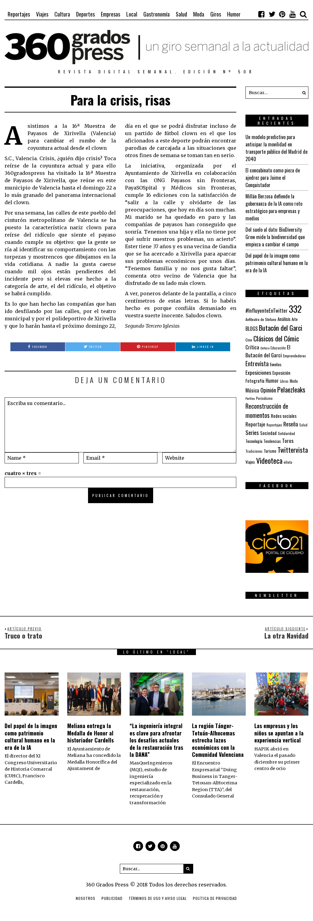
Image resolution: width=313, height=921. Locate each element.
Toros (287, 440)
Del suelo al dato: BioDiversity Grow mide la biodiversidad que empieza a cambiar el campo (275, 237)
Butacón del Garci (280, 327)
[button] (302, 93)
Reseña (290, 424)
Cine (248, 340)
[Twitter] (272, 14)
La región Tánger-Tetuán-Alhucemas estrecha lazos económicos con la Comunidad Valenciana (218, 740)
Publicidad (112, 898)
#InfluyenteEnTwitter (266, 310)
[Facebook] (261, 14)
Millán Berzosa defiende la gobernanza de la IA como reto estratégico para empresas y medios (273, 207)
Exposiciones (258, 372)
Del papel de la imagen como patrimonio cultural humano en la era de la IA (276, 263)
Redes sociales (283, 415)
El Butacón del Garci (267, 351)
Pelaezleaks (291, 389)
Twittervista (293, 450)
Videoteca (269, 460)
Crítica (252, 347)
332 (295, 308)
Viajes (42, 14)
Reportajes (19, 14)
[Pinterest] (282, 14)
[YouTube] (293, 14)
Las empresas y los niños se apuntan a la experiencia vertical (279, 733)
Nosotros (85, 898)
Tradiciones (254, 451)
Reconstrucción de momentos (266, 410)
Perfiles (250, 398)
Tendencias (272, 441)
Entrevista (257, 363)
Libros (284, 381)
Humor (234, 14)
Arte (295, 319)
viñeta (288, 462)
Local (131, 14)
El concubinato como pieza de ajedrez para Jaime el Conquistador (272, 178)
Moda (198, 14)
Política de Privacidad (215, 898)
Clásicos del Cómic (276, 338)
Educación (278, 347)
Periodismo (264, 398)
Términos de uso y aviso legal (158, 898)
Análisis (284, 318)
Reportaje (255, 424)
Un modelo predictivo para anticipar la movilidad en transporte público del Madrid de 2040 (276, 148)
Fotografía (254, 381)
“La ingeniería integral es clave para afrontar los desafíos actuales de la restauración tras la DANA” (156, 740)
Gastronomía (156, 14)
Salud (181, 14)
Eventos (276, 364)
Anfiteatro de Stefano (260, 319)
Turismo (270, 451)
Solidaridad (286, 433)
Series (252, 432)
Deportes (85, 14)
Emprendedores (294, 356)
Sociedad (268, 432)
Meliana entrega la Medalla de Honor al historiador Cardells (90, 733)
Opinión (268, 390)
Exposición (281, 373)
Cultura (62, 14)
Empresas (110, 14)
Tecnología (253, 441)
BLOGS (251, 328)
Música (252, 390)
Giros (215, 14)
